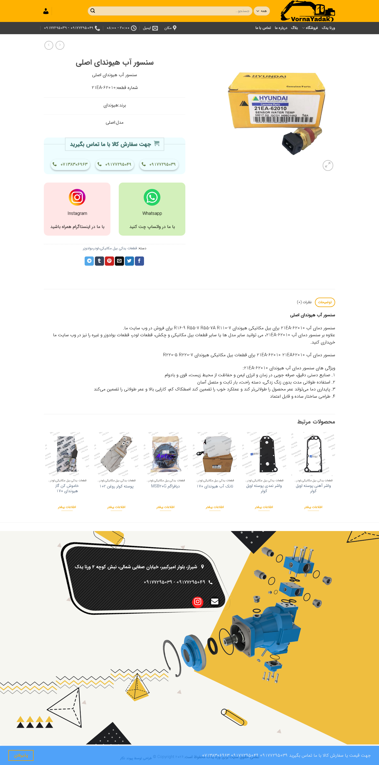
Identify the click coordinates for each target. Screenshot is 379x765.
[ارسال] (92, 11)
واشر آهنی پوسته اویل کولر (313, 489)
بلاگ (294, 28)
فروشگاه (312, 28)
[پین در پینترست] (109, 261)
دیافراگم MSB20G (165, 486)
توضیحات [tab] (325, 302)
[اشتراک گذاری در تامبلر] (99, 261)
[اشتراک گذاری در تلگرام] (89, 261)
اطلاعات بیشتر (313, 507)
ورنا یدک (328, 28)
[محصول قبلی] (48, 45)
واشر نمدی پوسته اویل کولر (264, 489)
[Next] (45, 477)
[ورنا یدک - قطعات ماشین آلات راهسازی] (307, 11)
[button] (328, 165)
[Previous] (335, 477)
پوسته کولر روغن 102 (116, 486)
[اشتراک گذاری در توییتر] (129, 261)
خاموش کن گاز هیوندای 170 (67, 489)
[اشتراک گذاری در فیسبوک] (139, 261)
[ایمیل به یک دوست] (119, 261)
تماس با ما (263, 28)
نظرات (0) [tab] (304, 302)
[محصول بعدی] (59, 45)
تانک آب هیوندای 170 (214, 486)
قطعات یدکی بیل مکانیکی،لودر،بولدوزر (110, 248)
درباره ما (281, 28)
